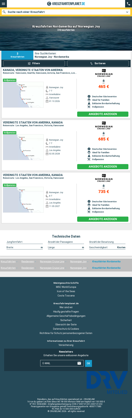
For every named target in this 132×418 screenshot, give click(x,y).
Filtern (36, 63)
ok (88, 363)
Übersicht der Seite (66, 324)
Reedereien (27, 261)
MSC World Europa (66, 287)
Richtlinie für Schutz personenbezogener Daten (66, 333)
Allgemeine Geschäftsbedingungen (66, 316)
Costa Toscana (66, 295)
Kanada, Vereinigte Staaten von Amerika (33, 70)
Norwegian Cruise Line (52, 261)
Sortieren (100, 63)
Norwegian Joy (78, 261)
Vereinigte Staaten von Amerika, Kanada (33, 122)
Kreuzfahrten (8, 261)
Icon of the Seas (66, 291)
